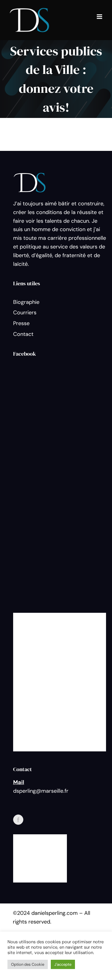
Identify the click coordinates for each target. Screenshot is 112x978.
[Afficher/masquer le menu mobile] (100, 16)
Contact (23, 334)
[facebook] (18, 820)
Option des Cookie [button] (27, 964)
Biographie (26, 302)
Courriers (24, 312)
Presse (21, 323)
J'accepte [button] (62, 964)
